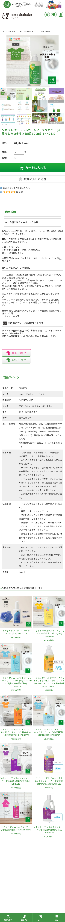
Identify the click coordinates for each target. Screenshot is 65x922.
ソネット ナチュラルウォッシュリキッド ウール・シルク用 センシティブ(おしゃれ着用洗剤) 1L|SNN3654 (16, 682)
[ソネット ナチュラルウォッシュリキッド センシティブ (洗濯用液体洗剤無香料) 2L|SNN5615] (49, 710)
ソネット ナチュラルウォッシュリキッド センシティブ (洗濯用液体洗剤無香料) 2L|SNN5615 (49, 732)
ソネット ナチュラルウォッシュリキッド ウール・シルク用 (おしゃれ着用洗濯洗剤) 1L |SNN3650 (16, 732)
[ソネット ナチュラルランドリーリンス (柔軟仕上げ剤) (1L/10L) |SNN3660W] (49, 612)
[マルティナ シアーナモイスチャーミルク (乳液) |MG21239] (16, 612)
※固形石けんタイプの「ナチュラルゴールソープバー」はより (31, 260)
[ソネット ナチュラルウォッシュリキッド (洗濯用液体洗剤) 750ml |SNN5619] (16, 759)
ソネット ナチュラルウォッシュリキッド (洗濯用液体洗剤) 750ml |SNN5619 (16, 781)
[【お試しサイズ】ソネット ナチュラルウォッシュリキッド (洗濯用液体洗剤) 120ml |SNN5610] (49, 759)
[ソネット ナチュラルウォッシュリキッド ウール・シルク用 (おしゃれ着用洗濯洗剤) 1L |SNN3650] (16, 710)
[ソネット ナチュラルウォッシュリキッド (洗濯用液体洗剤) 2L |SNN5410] (49, 808)
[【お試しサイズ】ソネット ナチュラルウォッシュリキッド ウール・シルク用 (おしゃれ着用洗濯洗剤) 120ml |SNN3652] (49, 659)
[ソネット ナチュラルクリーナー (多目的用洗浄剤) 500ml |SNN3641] (16, 808)
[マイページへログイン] (60, 14)
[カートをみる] (47, 14)
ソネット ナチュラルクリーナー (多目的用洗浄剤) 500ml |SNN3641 (15, 828)
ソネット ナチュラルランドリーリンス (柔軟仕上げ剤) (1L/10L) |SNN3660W (49, 633)
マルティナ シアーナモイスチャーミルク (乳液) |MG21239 (15, 632)
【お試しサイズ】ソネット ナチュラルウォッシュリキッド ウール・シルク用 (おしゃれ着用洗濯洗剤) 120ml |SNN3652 (49, 682)
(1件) (21, 192)
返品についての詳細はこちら (16, 188)
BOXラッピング (19, 352)
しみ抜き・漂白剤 (44, 31)
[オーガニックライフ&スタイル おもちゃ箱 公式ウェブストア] (16, 19)
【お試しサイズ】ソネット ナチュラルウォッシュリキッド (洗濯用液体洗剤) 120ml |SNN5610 (49, 781)
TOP (3, 31)
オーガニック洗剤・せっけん (27, 31)
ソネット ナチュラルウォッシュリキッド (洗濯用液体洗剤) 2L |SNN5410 (49, 829)
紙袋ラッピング (19, 359)
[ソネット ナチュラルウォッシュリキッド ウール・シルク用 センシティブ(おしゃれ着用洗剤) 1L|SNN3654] (16, 659)
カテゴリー (11, 31)
